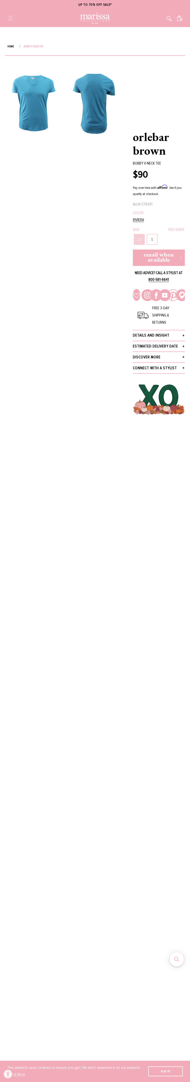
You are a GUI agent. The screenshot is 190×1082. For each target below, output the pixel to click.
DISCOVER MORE (147, 357)
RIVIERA (138, 220)
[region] (95, 5)
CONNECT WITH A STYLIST (155, 368)
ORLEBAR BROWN (151, 143)
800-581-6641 (158, 279)
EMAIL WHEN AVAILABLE (159, 258)
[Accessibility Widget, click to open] (8, 1074)
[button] (10, 18)
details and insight (151, 335)
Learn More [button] (16, 1074)
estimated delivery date (155, 346)
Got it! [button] (165, 1071)
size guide (176, 229)
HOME (10, 46)
